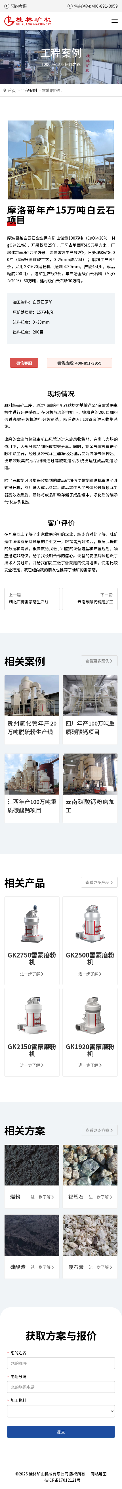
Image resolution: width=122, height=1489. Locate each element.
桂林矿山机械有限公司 (48, 1474)
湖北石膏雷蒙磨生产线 (29, 601)
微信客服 (24, 363)
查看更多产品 (97, 882)
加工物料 (18, 1400)
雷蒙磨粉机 (52, 90)
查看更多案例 (97, 661)
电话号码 (18, 1376)
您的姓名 (18, 1352)
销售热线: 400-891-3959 (79, 363)
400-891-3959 (105, 6)
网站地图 (99, 1474)
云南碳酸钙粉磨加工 (95, 601)
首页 (12, 90)
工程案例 (29, 90)
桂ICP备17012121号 (62, 1480)
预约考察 (19, 6)
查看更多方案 (97, 1130)
